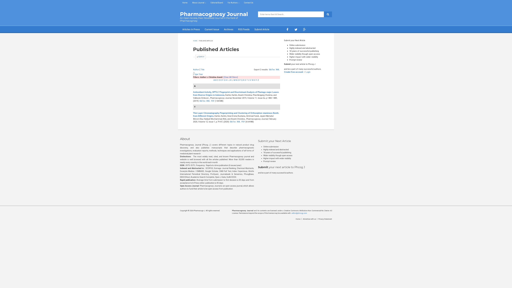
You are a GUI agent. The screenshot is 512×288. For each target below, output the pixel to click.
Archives (228, 29)
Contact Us (248, 3)
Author (196, 69)
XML (278, 69)
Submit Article (261, 29)
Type (196, 74)
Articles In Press (191, 29)
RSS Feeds (244, 29)
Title (202, 69)
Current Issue (212, 29)
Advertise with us (309, 219)
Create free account (293, 72)
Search (201, 57)
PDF (213, 101)
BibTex (272, 69)
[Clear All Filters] (231, 77)
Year (201, 74)
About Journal (198, 3)
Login (308, 72)
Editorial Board (217, 3)
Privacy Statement (325, 219)
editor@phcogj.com (299, 213)
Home (184, 3)
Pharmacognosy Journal (214, 14)
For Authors (233, 3)
